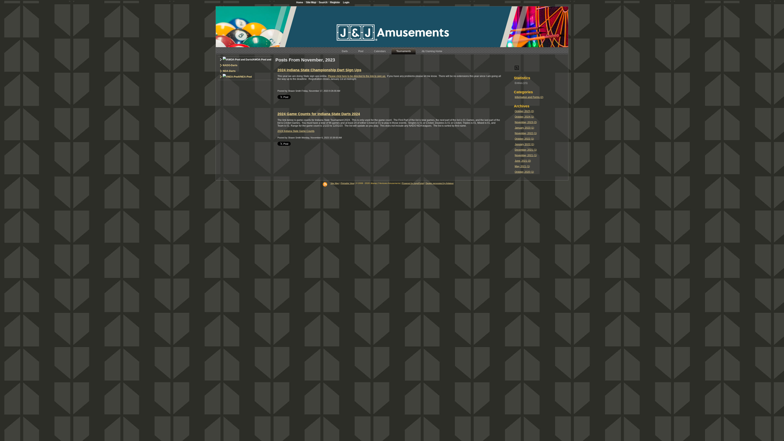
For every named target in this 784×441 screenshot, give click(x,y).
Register (335, 2)
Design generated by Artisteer (440, 183)
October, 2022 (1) (524, 138)
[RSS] (325, 184)
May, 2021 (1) (522, 166)
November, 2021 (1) (526, 155)
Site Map (335, 183)
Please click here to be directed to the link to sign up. (357, 76)
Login (346, 2)
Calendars (380, 51)
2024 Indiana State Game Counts (295, 131)
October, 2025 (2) (524, 111)
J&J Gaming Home (431, 51)
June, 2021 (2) (523, 160)
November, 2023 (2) (526, 122)
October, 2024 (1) (524, 116)
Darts (345, 51)
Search (323, 2)
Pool (360, 51)
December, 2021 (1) (526, 149)
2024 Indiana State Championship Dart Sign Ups (319, 70)
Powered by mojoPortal (413, 183)
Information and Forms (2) (529, 97)
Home (299, 2)
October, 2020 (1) (524, 171)
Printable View (347, 183)
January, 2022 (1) (524, 144)
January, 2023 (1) (524, 127)
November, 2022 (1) (526, 133)
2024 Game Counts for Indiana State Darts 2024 (318, 114)
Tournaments (403, 51)
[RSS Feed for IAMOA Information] (517, 69)
